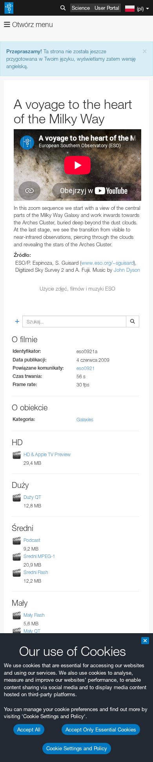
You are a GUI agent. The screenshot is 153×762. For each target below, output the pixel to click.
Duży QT (32, 497)
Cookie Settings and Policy (76, 748)
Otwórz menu (31, 24)
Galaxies (84, 420)
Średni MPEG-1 (39, 556)
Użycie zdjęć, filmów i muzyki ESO (77, 288)
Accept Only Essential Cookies (101, 729)
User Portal (107, 8)
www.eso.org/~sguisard (107, 263)
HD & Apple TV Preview (47, 454)
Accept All (28, 729)
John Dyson (127, 270)
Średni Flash (36, 572)
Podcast (32, 540)
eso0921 (85, 368)
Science (81, 8)
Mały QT (32, 631)
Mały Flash (34, 615)
